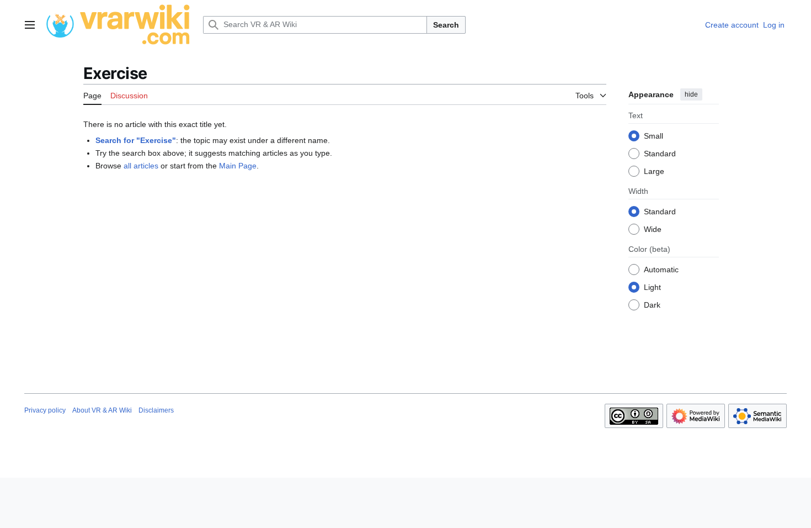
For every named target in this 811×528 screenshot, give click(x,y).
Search (446, 24)
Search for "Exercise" (135, 140)
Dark (652, 304)
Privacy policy (45, 410)
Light (652, 287)
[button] (30, 25)
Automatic (661, 269)
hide (691, 94)
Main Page (238, 165)
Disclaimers (156, 410)
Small (653, 135)
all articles (141, 165)
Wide (652, 229)
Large (654, 171)
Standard (660, 153)
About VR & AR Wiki (102, 410)
